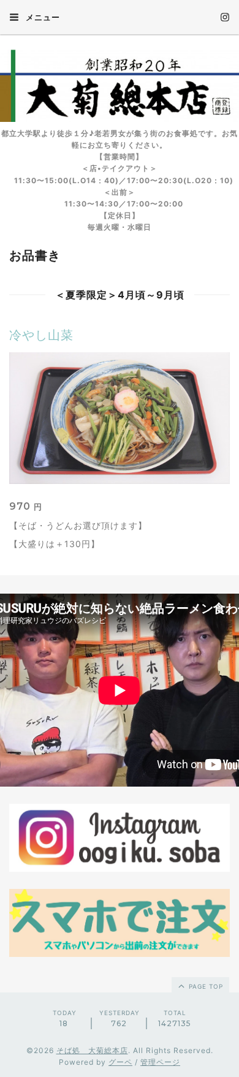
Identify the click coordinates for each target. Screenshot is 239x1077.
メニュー (41, 17)
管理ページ (160, 1062)
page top (204, 986)
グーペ (120, 1062)
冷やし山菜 (41, 335)
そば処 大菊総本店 (92, 1050)
